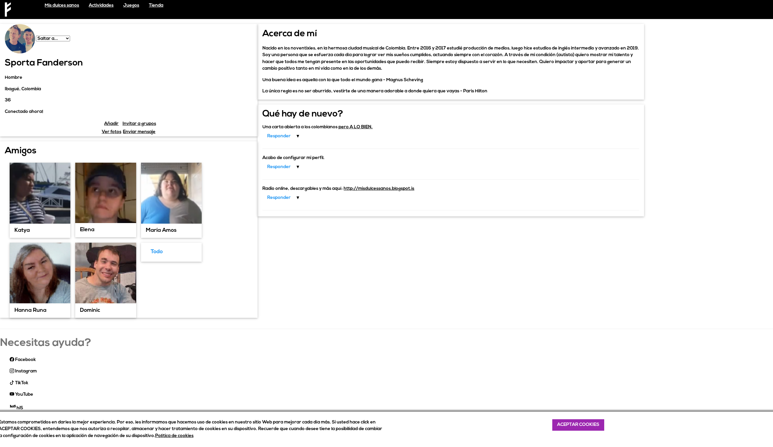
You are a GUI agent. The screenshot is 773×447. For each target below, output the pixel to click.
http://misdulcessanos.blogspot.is (379, 189)
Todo (157, 252)
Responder (279, 136)
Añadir (111, 124)
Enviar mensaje (139, 132)
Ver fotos (111, 132)
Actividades (101, 5)
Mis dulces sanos (62, 5)
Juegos (131, 5)
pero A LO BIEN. (355, 127)
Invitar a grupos (139, 124)
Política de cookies (174, 436)
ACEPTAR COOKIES (578, 425)
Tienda (156, 5)
